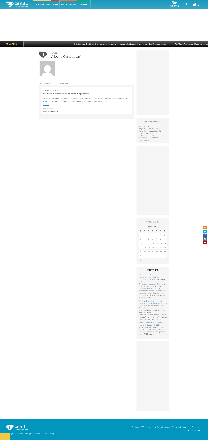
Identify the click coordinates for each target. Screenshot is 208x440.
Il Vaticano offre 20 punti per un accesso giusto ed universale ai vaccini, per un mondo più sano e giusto (101, 44)
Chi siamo (135, 427)
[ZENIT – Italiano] (19, 4)
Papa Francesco (42, 4)
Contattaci (196, 427)
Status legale (177, 427)
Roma (55, 4)
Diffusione (149, 427)
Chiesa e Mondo (68, 4)
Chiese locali (51, 90)
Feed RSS (153, 270)
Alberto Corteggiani (50, 111)
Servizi (167, 427)
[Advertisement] (104, 25)
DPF (142, 427)
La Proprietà (159, 427)
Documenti (84, 4)
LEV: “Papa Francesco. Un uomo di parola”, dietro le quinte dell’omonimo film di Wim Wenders (153, 303)
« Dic (140, 260)
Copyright (186, 427)
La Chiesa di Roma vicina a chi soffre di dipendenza (66, 93)
